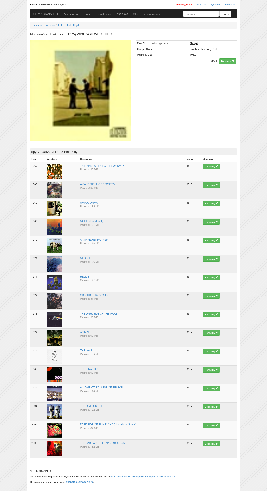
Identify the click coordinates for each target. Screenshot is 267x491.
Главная (38, 25)
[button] (127, 44)
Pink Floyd (73, 25)
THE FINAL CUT (89, 369)
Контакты (230, 4)
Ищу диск (201, 4)
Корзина (35, 4)
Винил (88, 14)
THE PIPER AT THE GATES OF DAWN (102, 165)
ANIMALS (85, 332)
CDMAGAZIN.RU (45, 13)
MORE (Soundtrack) (91, 221)
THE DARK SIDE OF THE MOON (99, 313)
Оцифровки (104, 14)
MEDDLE (85, 258)
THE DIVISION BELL (92, 406)
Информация (152, 14)
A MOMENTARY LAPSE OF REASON (101, 387)
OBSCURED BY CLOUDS (94, 295)
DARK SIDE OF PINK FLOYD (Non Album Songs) (108, 424)
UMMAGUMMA (89, 202)
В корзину (226, 61)
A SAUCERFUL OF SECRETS (97, 184)
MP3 (135, 14)
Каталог (50, 25)
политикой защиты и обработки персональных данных (142, 476)
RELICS (84, 276)
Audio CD (122, 14)
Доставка (216, 4)
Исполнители (71, 14)
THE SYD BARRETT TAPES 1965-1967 (102, 443)
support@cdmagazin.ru (79, 482)
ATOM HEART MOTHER (94, 239)
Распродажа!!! (184, 4)
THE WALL (86, 350)
